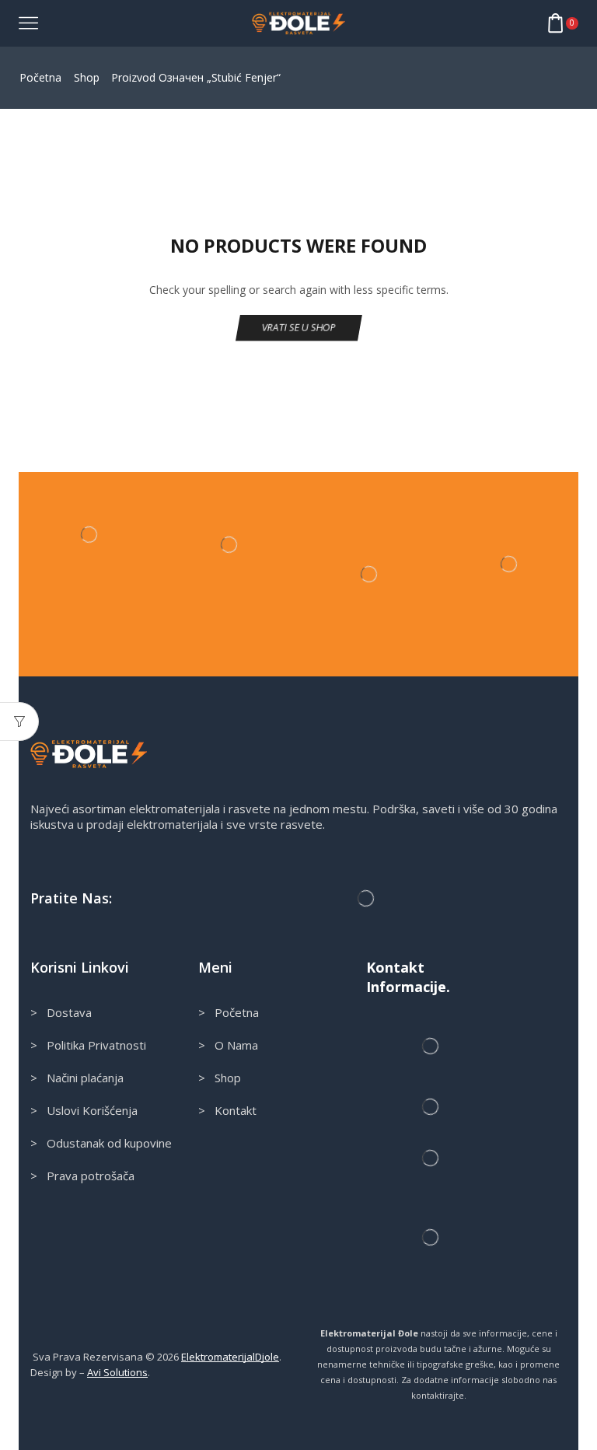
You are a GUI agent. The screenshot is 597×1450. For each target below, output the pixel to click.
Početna (40, 77)
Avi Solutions (117, 1372)
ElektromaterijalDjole (230, 1357)
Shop (87, 77)
